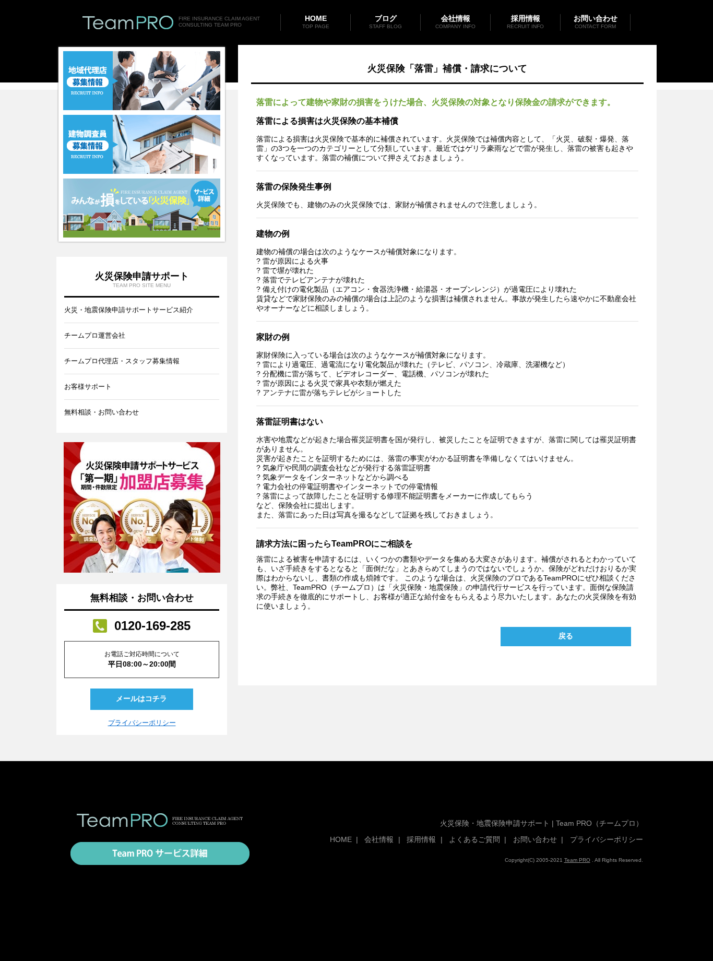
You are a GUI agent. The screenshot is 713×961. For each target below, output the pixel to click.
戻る (565, 636)
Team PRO (577, 860)
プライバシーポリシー (142, 723)
